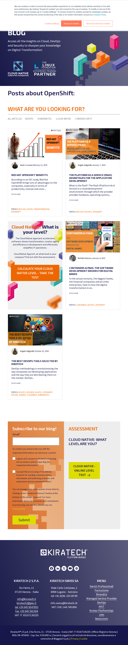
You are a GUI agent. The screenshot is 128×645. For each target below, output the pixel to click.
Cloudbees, (32, 395)
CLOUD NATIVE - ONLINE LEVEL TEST (84, 470)
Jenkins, (23, 395)
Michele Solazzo (84, 258)
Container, (81, 305)
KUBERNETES (45, 118)
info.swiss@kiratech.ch (64, 603)
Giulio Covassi (26, 165)
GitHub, (15, 395)
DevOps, (88, 211)
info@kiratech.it (26, 599)
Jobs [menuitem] (101, 614)
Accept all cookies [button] (71, 23)
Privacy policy (18, 508)
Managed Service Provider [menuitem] (101, 598)
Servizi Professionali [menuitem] (101, 586)
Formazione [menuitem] (101, 590)
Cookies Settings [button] (52, 23)
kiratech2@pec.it (26, 603)
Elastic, (39, 392)
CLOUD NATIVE (63, 118)
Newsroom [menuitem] (101, 618)
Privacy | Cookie (79, 638)
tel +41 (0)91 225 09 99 (64, 596)
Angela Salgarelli (85, 165)
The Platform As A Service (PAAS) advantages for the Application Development (90, 177)
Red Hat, (22, 209)
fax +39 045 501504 (26, 611)
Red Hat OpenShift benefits (29, 174)
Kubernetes (43, 395)
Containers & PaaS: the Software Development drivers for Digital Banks (91, 270)
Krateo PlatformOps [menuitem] (101, 610)
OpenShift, (48, 392)
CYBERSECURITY (83, 118)
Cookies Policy (99, 14)
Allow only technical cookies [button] (98, 23)
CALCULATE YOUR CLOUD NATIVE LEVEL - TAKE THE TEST (35, 273)
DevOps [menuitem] (101, 602)
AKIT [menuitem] (101, 606)
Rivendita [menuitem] (101, 594)
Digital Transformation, (38, 209)
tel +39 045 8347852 (26, 607)
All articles (15, 118)
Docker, (31, 392)
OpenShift (16, 211)
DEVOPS (29, 118)
